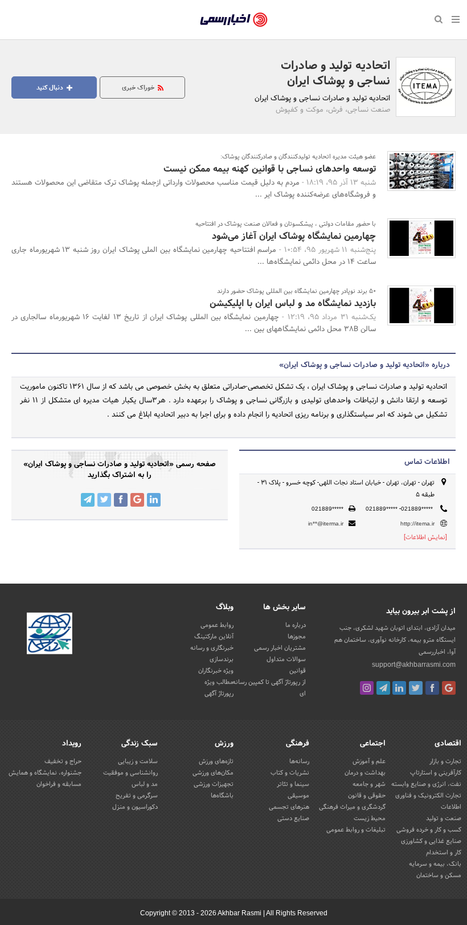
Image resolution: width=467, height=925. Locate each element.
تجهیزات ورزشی (213, 784)
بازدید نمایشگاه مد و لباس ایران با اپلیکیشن (293, 303)
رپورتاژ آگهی (218, 693)
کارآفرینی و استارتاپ (435, 773)
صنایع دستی (293, 818)
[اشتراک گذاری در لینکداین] (154, 500)
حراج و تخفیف (62, 761)
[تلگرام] (383, 688)
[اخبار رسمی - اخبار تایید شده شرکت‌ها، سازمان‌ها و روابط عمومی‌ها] (233, 20)
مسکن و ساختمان (438, 875)
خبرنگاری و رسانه (211, 648)
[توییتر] (416, 688)
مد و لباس (145, 784)
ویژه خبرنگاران (215, 671)
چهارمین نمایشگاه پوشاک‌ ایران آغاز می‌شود (294, 236)
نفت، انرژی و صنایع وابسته (426, 784)
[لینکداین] (399, 688)
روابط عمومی (216, 625)
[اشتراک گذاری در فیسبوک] (121, 500)
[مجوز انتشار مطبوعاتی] (49, 635)
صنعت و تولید (443, 818)
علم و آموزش (369, 761)
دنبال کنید (50, 88)
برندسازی (221, 659)
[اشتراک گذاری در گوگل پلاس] (137, 500)
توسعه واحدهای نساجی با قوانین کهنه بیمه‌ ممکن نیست (269, 169)
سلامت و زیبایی (138, 761)
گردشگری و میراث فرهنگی (352, 807)
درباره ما (295, 625)
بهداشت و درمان (365, 773)
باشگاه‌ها (222, 795)
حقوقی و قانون (367, 795)
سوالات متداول (286, 659)
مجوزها (297, 636)
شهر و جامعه (369, 784)
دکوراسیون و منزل (135, 807)
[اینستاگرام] (367, 688)
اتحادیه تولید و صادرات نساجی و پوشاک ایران (335, 73)
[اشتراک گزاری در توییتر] (104, 500)
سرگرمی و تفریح (137, 795)
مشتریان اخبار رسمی (280, 648)
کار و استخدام (443, 852)
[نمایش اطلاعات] (425, 537)
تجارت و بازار (445, 761)
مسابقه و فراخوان (58, 784)
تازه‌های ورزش (216, 761)
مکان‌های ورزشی (212, 773)
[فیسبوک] (432, 688)
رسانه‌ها (299, 761)
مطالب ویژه (218, 682)
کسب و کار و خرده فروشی (428, 830)
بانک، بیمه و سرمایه (435, 864)
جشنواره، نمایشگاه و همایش (45, 773)
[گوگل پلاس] (449, 688)
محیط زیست (370, 818)
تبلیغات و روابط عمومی (356, 830)
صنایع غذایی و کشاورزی (431, 841)
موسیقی (298, 795)
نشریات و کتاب (290, 773)
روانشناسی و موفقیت (130, 773)
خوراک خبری (139, 88)
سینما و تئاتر (293, 784)
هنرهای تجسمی (289, 807)
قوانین (297, 671)
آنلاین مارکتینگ (213, 636)
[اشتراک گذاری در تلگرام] (88, 500)
